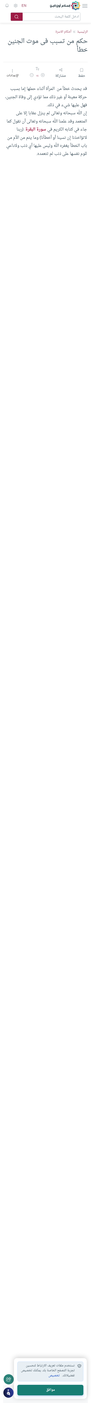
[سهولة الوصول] (15, 5)
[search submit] (17, 17)
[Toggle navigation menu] (84, 5)
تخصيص (54, 1375)
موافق (50, 1390)
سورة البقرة (35, 129)
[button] (43, 76)
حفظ (81, 76)
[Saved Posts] (7, 5)
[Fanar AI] (8, 1392)
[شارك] (8, 1379)
